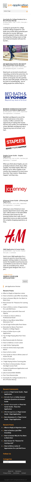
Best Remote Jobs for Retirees (12, 340)
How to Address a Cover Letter (13, 343)
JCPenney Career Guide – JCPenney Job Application (15, 201)
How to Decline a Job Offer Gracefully (15, 296)
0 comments (6, 24)
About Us (10, 471)
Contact (23, 473)
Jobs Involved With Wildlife (12, 373)
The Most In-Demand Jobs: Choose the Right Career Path (14, 365)
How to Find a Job (9, 359)
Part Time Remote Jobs (10, 375)
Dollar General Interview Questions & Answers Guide (14, 399)
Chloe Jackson (8, 111)
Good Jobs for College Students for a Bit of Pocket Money (15, 20)
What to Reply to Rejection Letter (14, 293)
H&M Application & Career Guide (13, 249)
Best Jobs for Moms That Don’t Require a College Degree (13, 328)
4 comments (17, 113)
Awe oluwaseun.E (10, 417)
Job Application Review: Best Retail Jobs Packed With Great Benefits (14, 64)
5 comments (13, 252)
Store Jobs (23, 22)
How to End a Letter (9, 352)
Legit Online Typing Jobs (11, 345)
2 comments (17, 205)
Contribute (16, 473)
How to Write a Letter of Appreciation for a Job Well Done (15, 308)
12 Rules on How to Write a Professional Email (12, 317)
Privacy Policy (7, 473)
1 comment (14, 160)
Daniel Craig (8, 158)
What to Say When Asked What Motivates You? (13, 321)
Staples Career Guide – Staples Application (13, 156)
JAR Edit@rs (8, 66)
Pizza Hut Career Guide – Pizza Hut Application (15, 407)
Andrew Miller (8, 22)
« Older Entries (7, 275)
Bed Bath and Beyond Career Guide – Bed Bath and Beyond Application (15, 109)
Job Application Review (12, 286)
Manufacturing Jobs (11, 68)
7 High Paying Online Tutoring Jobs (14, 361)
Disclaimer (18, 471)
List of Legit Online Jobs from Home (14, 324)
